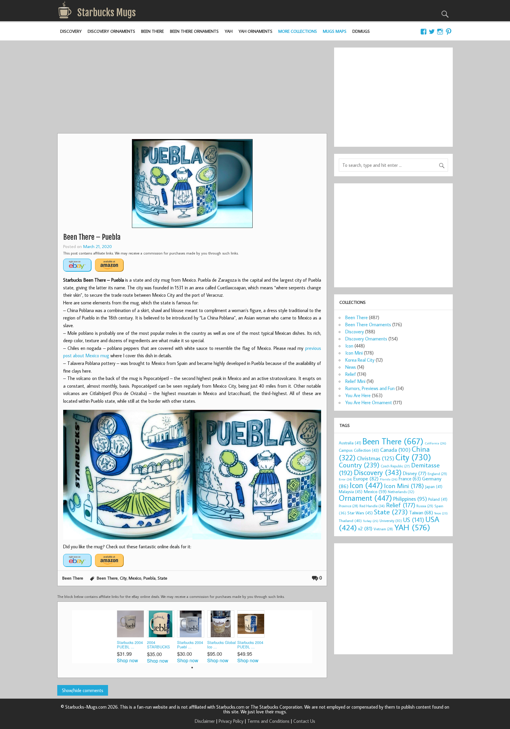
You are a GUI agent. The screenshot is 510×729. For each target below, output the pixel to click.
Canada (395, 449)
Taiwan (421, 512)
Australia (350, 443)
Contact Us (304, 721)
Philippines (410, 498)
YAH (229, 31)
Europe (366, 478)
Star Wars (360, 513)
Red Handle (372, 505)
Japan (433, 486)
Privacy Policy (231, 721)
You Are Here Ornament (368, 402)
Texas (441, 513)
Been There (152, 31)
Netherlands (401, 491)
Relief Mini (355, 381)
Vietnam (383, 529)
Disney (414, 473)
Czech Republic (395, 466)
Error (345, 479)
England (437, 474)
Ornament (365, 498)
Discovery (71, 31)
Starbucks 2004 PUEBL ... (130, 644)
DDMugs (361, 31)
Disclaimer (205, 721)
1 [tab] (192, 668)
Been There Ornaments (194, 31)
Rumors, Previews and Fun (370, 388)
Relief (350, 374)
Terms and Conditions (268, 721)
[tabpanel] (132, 636)
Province (348, 506)
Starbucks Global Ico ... (221, 644)
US (413, 519)
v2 (365, 528)
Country (359, 464)
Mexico (135, 578)
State (162, 578)
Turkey (370, 521)
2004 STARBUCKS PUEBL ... (158, 645)
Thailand (350, 520)
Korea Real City (360, 360)
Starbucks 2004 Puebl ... (190, 644)
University (391, 520)
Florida (389, 479)
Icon (349, 346)
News (350, 367)
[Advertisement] (192, 89)
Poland (437, 499)
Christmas (375, 458)
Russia (424, 506)
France (410, 478)
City (123, 578)
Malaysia (350, 491)
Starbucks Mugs (106, 13)
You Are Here (358, 395)
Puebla (149, 578)
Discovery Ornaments (111, 31)
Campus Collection (359, 450)
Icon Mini (354, 353)
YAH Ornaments (255, 31)
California (435, 443)
